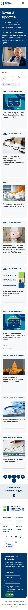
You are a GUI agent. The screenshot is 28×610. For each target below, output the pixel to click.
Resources (19, 518)
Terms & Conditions (18, 601)
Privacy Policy (8, 601)
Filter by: (4, 72)
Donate (18, 529)
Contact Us (7, 518)
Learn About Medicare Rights (14, 489)
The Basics (8, 348)
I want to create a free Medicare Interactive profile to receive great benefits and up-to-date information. (15, 589)
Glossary (19, 526)
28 (23, 477)
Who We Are (7, 521)
